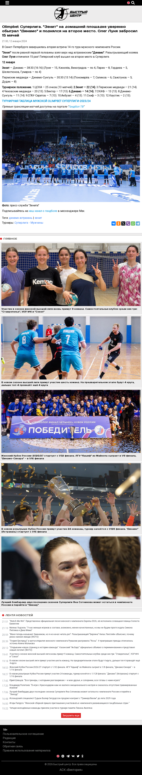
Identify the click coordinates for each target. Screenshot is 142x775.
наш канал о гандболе (43, 211)
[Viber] (128, 223)
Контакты (9, 742)
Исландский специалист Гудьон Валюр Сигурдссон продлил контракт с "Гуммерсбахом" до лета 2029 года (63, 698)
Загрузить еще (71, 715)
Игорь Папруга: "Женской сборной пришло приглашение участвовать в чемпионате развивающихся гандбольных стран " (70, 703)
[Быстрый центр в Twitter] (78, 756)
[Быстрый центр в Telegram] (68, 756)
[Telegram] (138, 223)
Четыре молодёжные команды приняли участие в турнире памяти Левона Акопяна (51, 708)
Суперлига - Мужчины (29, 222)
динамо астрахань (20, 217)
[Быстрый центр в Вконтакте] (73, 756)
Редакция (9, 738)
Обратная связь (13, 746)
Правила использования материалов (27, 750)
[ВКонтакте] (114, 223)
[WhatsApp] (133, 223)
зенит (38, 217)
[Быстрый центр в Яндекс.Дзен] (62, 756)
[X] (123, 223)
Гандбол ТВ (76, 106)
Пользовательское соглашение (23, 734)
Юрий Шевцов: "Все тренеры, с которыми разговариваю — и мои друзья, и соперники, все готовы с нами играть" (65, 680)
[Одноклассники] (118, 223)
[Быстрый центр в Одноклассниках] (82, 756)
